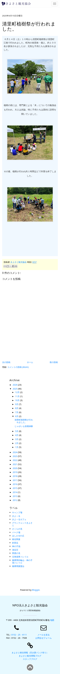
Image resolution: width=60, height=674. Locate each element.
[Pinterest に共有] (16, 266)
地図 (52, 620)
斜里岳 (15, 542)
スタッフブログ (30, 659)
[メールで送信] (4, 266)
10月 (17, 400)
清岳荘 (15, 549)
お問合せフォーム (43, 638)
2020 (15, 468)
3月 (17, 439)
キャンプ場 (17, 512)
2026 (15, 384)
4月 (17, 435)
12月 (17, 392)
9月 (17, 404)
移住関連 (16, 539)
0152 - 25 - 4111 (19, 634)
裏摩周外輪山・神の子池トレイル (22, 561)
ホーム (30, 362)
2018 (15, 476)
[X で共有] (10, 266)
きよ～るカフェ (19, 519)
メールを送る (43, 634)
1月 (17, 447)
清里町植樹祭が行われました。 (24, 421)
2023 (15, 456)
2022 (15, 460)
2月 (17, 443)
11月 (17, 396)
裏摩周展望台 (18, 566)
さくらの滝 (17, 528)
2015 (15, 488)
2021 (15, 464)
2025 (15, 388)
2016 (15, 484)
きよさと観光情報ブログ (30, 655)
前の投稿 (54, 362)
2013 (15, 496)
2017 (15, 480)
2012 (15, 500)
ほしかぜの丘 (18, 535)
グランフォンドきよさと (22, 524)
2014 (15, 492)
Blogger (35, 589)
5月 (17, 431)
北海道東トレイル (20, 556)
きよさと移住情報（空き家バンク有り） (30, 652)
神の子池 (16, 546)
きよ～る (16, 516)
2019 (15, 472)
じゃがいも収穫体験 (24, 426)
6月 (17, 416)
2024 (15, 452)
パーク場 (16, 532)
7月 (17, 412)
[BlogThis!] (7, 266)
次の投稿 (6, 362)
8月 (17, 408)
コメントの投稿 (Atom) (18, 367)
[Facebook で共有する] (13, 266)
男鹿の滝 (16, 553)
